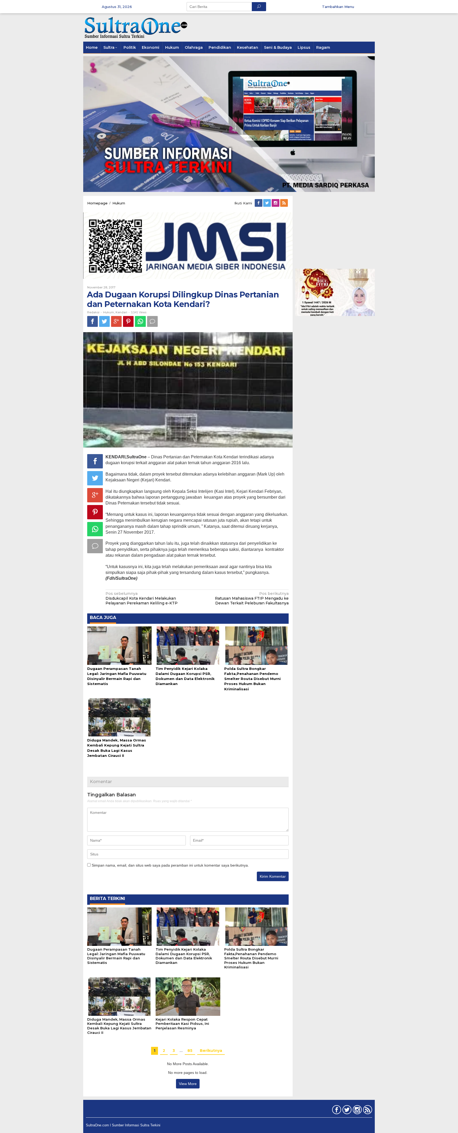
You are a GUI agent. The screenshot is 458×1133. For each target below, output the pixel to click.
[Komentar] (152, 321)
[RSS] (284, 203)
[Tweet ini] (104, 321)
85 (189, 1050)
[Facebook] (259, 203)
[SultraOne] (136, 27)
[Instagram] (276, 203)
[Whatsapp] (140, 321)
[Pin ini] (128, 321)
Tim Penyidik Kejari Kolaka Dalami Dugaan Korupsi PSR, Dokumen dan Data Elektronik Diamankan (184, 956)
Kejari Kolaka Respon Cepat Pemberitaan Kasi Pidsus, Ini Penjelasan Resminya (182, 1023)
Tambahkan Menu (338, 7)
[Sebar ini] (92, 321)
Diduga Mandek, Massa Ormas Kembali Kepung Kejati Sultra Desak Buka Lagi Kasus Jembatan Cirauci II (119, 1026)
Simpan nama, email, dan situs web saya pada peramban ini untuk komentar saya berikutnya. (170, 865)
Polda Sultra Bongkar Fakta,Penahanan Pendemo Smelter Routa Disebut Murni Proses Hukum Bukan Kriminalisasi (252, 678)
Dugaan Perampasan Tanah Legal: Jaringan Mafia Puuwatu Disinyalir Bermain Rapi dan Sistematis (116, 956)
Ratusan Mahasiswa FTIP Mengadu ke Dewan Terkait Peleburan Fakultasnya (252, 598)
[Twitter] (267, 203)
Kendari (121, 312)
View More (188, 1084)
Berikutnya (211, 1050)
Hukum (108, 312)
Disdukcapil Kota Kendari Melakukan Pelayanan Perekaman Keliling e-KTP (141, 598)
